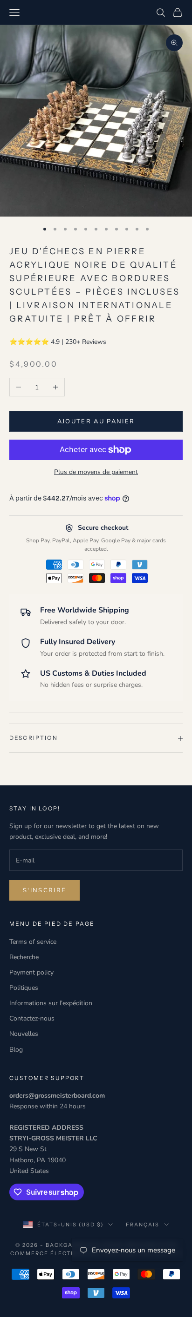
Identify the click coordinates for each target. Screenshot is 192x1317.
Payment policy (31, 972)
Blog (16, 1049)
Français (142, 1224)
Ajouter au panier (96, 421)
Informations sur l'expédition (50, 1003)
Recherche (24, 957)
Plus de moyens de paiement (96, 472)
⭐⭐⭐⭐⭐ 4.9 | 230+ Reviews (57, 341)
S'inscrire (44, 890)
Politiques (23, 987)
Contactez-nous (32, 1018)
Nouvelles (23, 1033)
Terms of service (32, 941)
